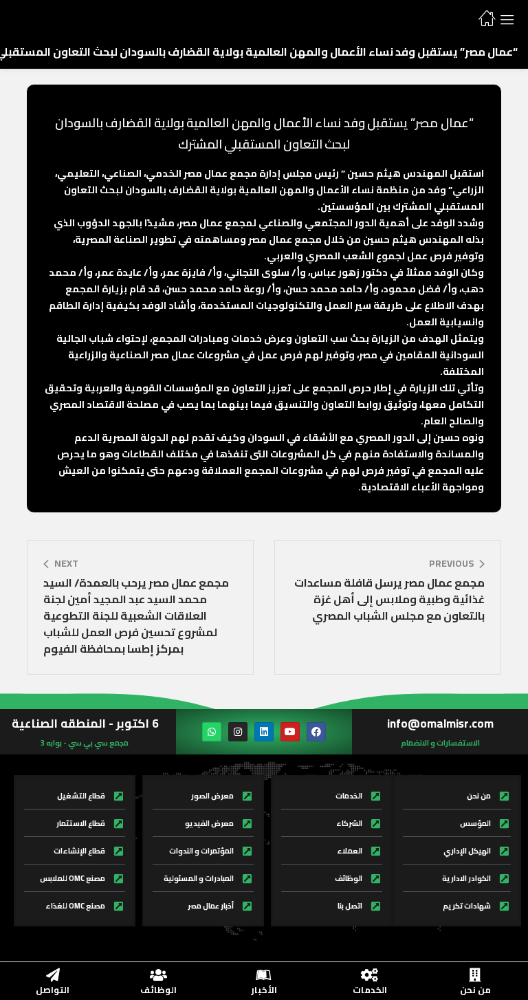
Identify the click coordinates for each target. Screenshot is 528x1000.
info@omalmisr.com (440, 724)
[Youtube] (290, 731)
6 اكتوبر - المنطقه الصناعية (85, 724)
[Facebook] (316, 731)
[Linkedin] (264, 731)
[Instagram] (238, 731)
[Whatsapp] (211, 731)
